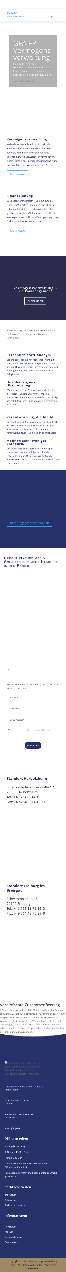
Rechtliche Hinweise (15, 1205)
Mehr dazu (17, 174)
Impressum (10, 1194)
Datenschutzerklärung (38, 730)
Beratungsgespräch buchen (29, 523)
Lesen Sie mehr (18, 576)
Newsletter (10, 1226)
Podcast (9, 1231)
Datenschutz (11, 1200)
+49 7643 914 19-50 (29, 797)
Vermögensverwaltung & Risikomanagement (35, 289)
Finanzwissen (11, 1242)
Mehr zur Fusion (23, 80)
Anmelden (33, 745)
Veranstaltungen (13, 1237)
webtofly (33, 1268)
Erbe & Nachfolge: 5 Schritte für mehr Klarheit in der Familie (31, 562)
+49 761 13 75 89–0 (29, 908)
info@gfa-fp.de (12, 1128)
